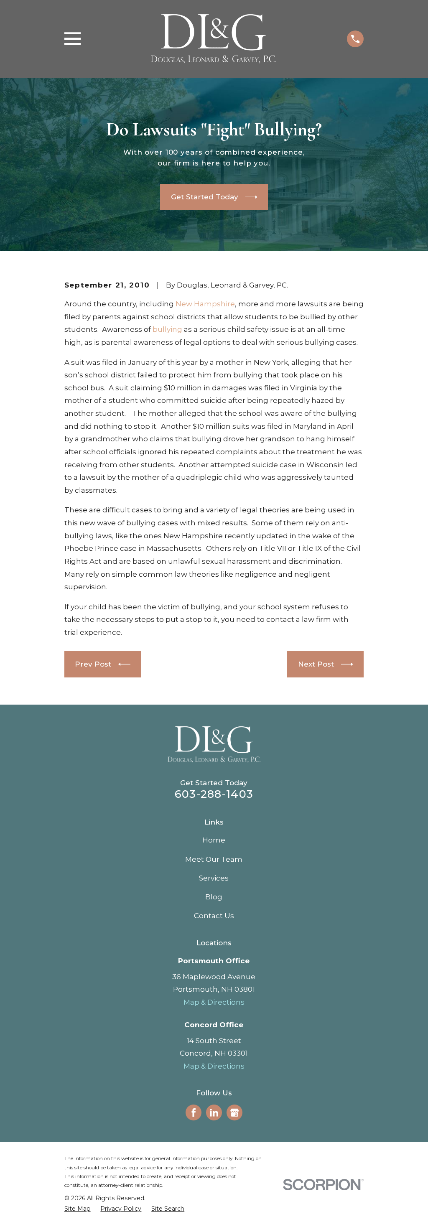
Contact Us (214, 915)
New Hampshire (205, 304)
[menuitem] (77, 1209)
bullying (167, 329)
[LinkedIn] (214, 1112)
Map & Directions (214, 1002)
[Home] (213, 39)
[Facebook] (193, 1112)
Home (213, 840)
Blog (213, 897)
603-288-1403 (214, 793)
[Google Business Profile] (234, 1112)
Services (214, 878)
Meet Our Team (213, 859)
